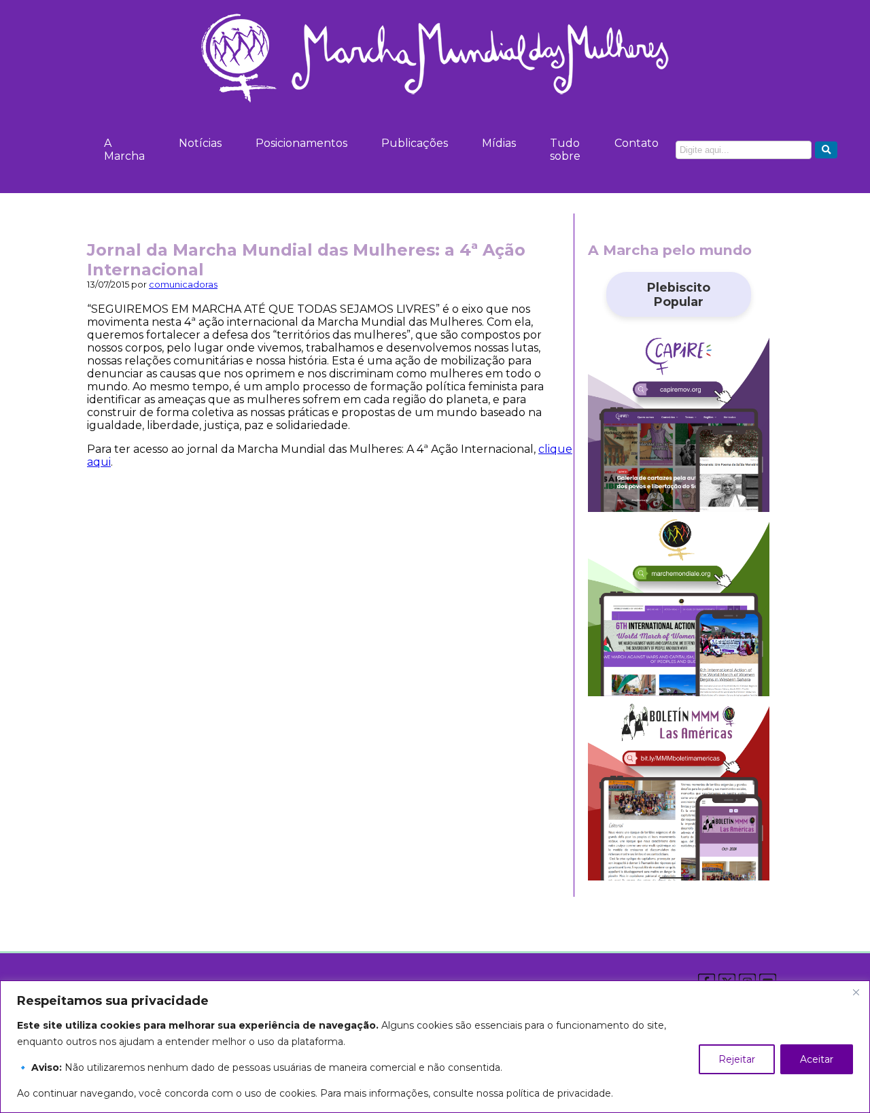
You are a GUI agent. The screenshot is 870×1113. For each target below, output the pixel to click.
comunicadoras (183, 284)
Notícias (200, 143)
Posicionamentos (301, 143)
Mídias (499, 143)
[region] (435, 1046)
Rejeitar (736, 1059)
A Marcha (124, 149)
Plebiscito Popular (678, 294)
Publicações (414, 143)
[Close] (856, 992)
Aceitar (816, 1059)
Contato (636, 143)
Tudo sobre (565, 149)
